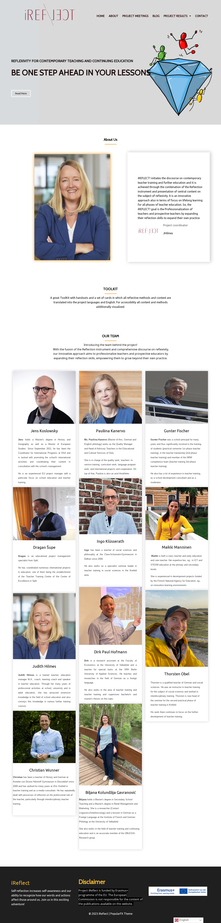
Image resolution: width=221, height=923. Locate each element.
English (184, 919)
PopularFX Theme (121, 913)
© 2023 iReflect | (99, 913)
